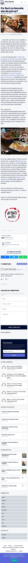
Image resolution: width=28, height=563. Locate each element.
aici (19, 190)
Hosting (3, 537)
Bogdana (4, 500)
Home (5, 545)
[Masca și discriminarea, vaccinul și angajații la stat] (4, 383)
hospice (3, 230)
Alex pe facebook (6, 332)
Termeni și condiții (18, 545)
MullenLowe (20, 161)
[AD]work (14, 34)
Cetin (3, 503)
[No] (26, 558)
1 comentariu (19, 13)
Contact (20, 551)
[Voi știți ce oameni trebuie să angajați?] (4, 374)
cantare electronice (10, 269)
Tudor (3, 519)
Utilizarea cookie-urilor (11, 551)
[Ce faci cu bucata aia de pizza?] (14, 24)
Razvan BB (4, 510)
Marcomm (19, 34)
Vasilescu (4, 526)
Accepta (14, 560)
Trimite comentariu (14, 327)
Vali (2, 522)
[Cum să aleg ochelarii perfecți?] (4, 399)
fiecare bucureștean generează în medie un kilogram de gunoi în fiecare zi (12, 75)
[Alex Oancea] (7, 2)
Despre (10, 545)
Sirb (3, 516)
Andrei (3, 497)
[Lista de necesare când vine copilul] (4, 391)
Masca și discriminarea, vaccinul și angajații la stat (16, 375)
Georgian (4, 534)
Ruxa (3, 513)
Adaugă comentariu (22, 263)
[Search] (22, 2)
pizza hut (10, 230)
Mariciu (3, 506)
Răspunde (4, 284)
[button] (25, 2)
